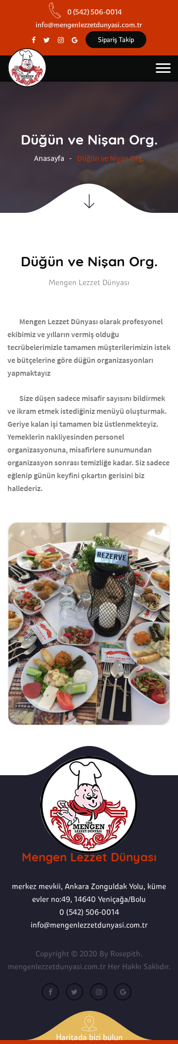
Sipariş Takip (116, 40)
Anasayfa (49, 158)
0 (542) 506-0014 (89, 912)
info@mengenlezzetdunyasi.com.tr (89, 925)
